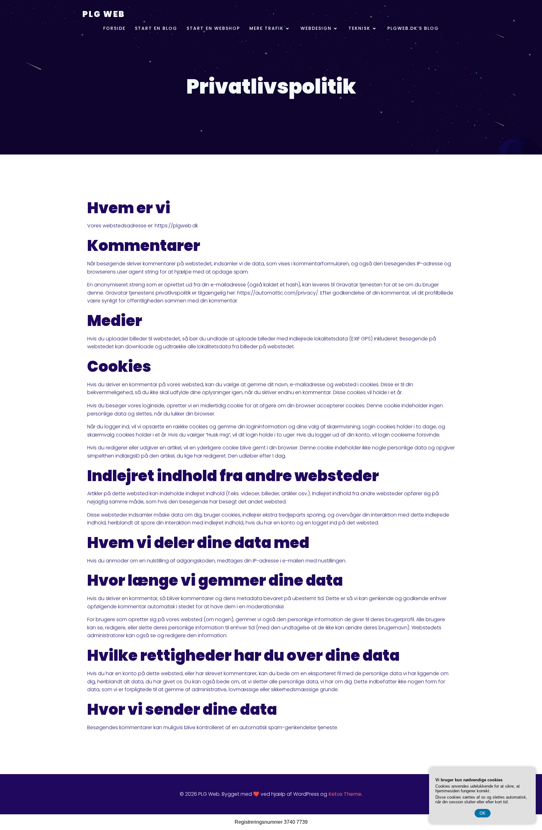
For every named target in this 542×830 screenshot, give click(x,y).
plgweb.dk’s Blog (413, 28)
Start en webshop (213, 28)
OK (483, 813)
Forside (114, 28)
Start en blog (156, 28)
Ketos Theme (344, 794)
